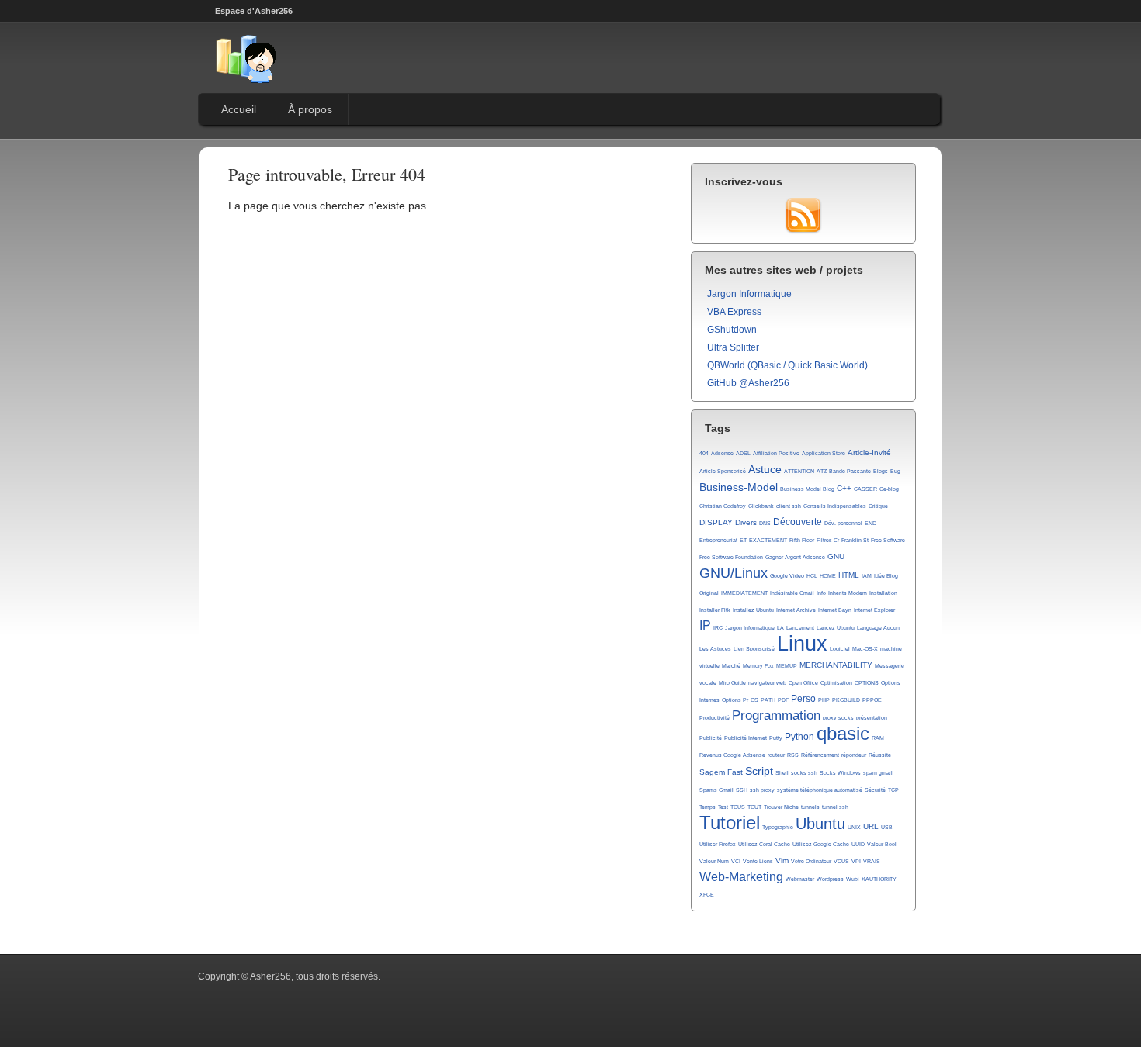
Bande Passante (850, 471)
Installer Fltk (714, 610)
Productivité (714, 717)
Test (723, 807)
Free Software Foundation (731, 557)
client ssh (788, 506)
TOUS (737, 807)
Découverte (797, 522)
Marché (731, 666)
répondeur (853, 755)
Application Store (823, 453)
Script (759, 771)
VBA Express (734, 311)
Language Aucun (878, 628)
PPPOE (872, 700)
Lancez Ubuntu (836, 628)
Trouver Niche (781, 807)
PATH (768, 700)
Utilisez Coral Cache (764, 844)
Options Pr (735, 700)
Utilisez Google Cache (820, 844)
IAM (867, 576)
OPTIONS (867, 683)
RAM (878, 738)
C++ (844, 488)
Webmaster (800, 879)
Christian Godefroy (722, 506)
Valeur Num (714, 861)
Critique (878, 506)
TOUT (754, 807)
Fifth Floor (801, 540)
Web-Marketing (741, 876)
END (870, 523)
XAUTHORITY (879, 879)
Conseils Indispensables (834, 506)
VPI (856, 861)
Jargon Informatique (749, 294)
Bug (895, 471)
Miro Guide (732, 683)
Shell (782, 773)
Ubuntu (820, 823)
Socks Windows (840, 773)
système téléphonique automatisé (819, 790)
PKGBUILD (846, 700)
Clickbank (761, 506)
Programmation (776, 715)
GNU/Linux (733, 573)
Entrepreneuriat (718, 540)
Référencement (820, 755)
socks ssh (804, 773)
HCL (811, 576)
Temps (707, 807)
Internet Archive (796, 610)
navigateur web (767, 683)
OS (754, 700)
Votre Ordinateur (811, 861)
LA (780, 628)
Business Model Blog (807, 489)
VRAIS (871, 861)
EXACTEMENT (768, 540)
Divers (746, 522)
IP (705, 625)
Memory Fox (758, 666)
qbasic (843, 734)
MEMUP (786, 666)
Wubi (852, 879)
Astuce (765, 469)
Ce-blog (889, 489)
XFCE (706, 894)
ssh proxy (762, 790)
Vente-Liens (758, 861)
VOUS (841, 861)
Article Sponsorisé (722, 471)
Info (821, 593)
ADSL (743, 453)
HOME (828, 576)
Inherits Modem (847, 593)
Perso (803, 698)
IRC (718, 628)
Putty (775, 738)
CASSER (865, 489)
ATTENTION (799, 471)
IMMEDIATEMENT (744, 593)
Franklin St (855, 540)
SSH (741, 790)
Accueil (238, 109)
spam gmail (878, 773)
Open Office (803, 683)
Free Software (888, 540)
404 (704, 453)
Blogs (880, 471)
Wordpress (830, 879)
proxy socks (838, 717)
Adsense (722, 453)
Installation (883, 593)
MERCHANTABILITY (835, 665)
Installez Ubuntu (753, 610)
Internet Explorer (874, 610)
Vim (782, 860)
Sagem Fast (721, 772)
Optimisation (836, 683)
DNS (765, 523)
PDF (783, 700)
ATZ (822, 471)
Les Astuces (715, 648)
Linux (802, 643)
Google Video (787, 576)
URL (871, 826)
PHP (824, 700)
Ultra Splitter (733, 347)
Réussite (880, 755)
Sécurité (875, 790)
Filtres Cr (828, 540)
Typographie (777, 827)
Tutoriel (729, 823)
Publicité (710, 738)
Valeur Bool (881, 844)
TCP (893, 790)
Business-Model (738, 487)
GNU (835, 556)
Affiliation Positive (776, 453)
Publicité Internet (745, 738)
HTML (848, 575)
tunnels (810, 807)
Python (799, 736)
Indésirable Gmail (792, 593)
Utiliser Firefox (717, 844)
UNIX (854, 827)
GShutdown (732, 329)
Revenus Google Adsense (732, 755)
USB (887, 827)
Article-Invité (869, 452)
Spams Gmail (716, 790)
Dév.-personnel (843, 523)
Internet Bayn (834, 610)
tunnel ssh (835, 807)
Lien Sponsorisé (754, 648)
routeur (776, 755)
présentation (871, 717)
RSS (793, 755)
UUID (858, 844)
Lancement (800, 628)
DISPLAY (716, 522)
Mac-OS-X (865, 648)
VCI (735, 861)
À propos (310, 109)
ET (743, 540)
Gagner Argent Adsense (795, 557)
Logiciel (840, 648)
